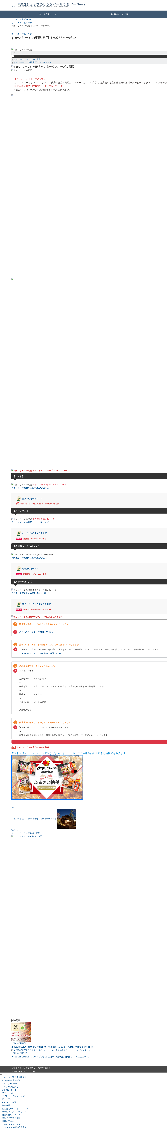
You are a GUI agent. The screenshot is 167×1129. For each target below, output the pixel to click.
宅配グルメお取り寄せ (21, 33)
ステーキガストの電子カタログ (36, 604)
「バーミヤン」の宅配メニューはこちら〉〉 (31, 522)
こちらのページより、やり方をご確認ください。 (41, 653)
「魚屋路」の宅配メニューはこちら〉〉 (29, 557)
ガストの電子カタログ (32, 498)
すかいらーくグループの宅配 (27, 59)
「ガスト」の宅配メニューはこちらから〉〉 (31, 487)
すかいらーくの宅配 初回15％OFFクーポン (34, 62)
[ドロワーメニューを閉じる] (1, 1074)
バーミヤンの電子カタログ (34, 533)
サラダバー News (72, 4)
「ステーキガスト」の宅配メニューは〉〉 (30, 593)
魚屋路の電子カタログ (32, 568)
